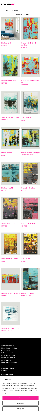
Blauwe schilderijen (8, 358)
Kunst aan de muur (8, 355)
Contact (4, 371)
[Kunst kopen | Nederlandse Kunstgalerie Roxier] (8, 4)
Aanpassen (20, 403)
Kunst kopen (5, 350)
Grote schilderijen (7, 346)
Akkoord (20, 398)
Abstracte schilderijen (9, 362)
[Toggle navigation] (37, 4)
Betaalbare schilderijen (9, 353)
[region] (20, 394)
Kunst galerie (6, 360)
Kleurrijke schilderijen (9, 348)
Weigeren (20, 409)
